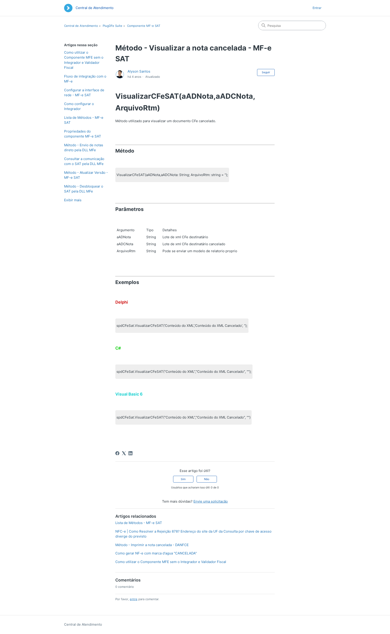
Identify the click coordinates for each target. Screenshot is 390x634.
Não (206, 479)
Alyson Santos (139, 71)
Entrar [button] (317, 8)
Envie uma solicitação (210, 501)
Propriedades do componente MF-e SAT (82, 134)
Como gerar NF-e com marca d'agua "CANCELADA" (156, 553)
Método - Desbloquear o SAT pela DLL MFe (83, 189)
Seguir (266, 72)
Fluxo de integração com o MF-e (85, 79)
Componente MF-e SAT (143, 25)
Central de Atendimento (81, 25)
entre (133, 599)
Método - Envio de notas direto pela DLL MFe (83, 147)
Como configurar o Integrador (79, 106)
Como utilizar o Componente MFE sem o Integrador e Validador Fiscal (83, 60)
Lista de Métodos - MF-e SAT (83, 120)
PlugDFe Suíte (112, 25)
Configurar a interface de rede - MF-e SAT (84, 92)
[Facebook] (117, 453)
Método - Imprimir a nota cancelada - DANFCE (152, 545)
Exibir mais (72, 200)
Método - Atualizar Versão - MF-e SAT (86, 175)
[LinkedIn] (130, 453)
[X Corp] (124, 453)
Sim (183, 479)
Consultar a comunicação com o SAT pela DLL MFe (84, 161)
